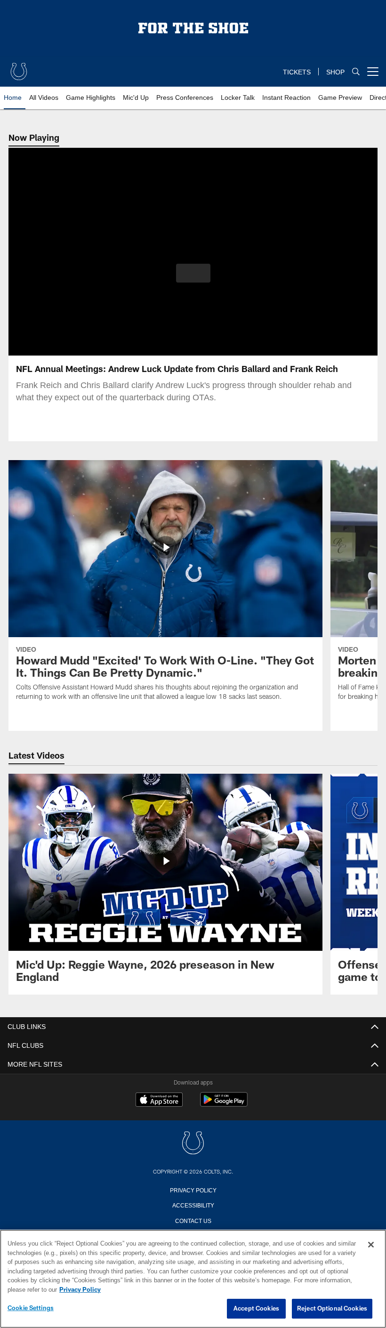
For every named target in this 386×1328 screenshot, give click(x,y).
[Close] (371, 1245)
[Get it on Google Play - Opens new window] (224, 1104)
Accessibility (193, 1204)
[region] (193, 1279)
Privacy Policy (193, 1189)
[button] (193, 273)
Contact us (193, 1220)
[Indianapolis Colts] (193, 1143)
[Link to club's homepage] (19, 67)
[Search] (356, 71)
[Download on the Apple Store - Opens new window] (159, 1101)
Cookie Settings (31, 1308)
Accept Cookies (256, 1308)
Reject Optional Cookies (332, 1308)
